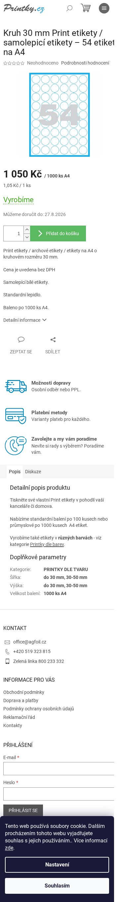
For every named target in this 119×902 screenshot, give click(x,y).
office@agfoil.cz (29, 641)
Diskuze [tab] (33, 471)
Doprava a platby (20, 700)
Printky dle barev (47, 544)
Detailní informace (21, 320)
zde (9, 848)
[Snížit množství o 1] (26, 237)
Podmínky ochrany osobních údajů (38, 708)
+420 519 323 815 (32, 651)
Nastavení (57, 864)
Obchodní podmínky (23, 692)
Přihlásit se (23, 810)
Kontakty (12, 725)
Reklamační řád (19, 717)
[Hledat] (69, 8)
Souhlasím (57, 886)
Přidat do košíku (62, 233)
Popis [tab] (14, 471)
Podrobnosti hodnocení (85, 63)
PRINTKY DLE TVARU (66, 569)
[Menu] (104, 8)
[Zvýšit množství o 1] (26, 229)
